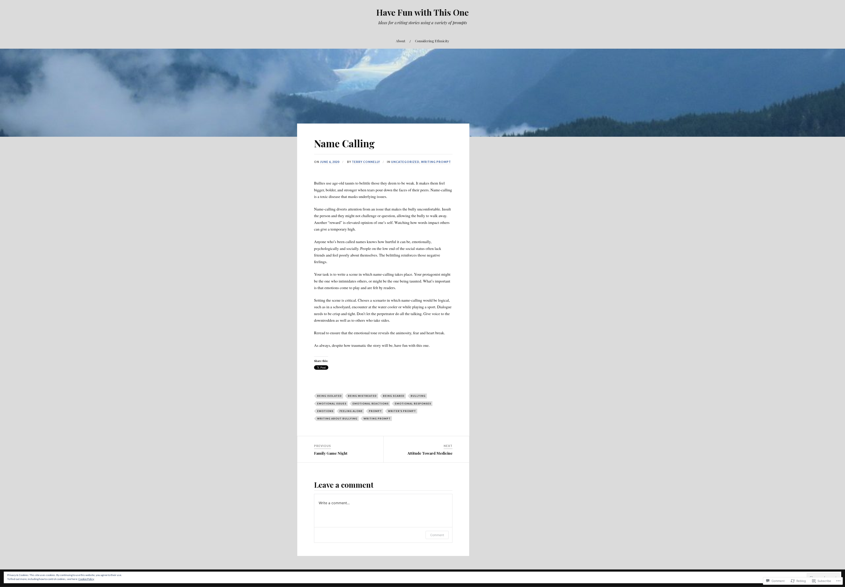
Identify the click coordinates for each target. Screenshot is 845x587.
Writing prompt (436, 162)
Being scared (393, 395)
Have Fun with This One (422, 12)
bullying (418, 395)
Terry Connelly (366, 162)
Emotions (325, 411)
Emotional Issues (331, 403)
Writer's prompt (402, 411)
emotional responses (413, 403)
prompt (375, 411)
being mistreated (362, 395)
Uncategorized (405, 162)
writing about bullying (337, 418)
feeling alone (351, 411)
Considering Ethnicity (432, 41)
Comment (437, 535)
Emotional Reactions (371, 403)
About (400, 41)
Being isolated (329, 395)
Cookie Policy (86, 579)
